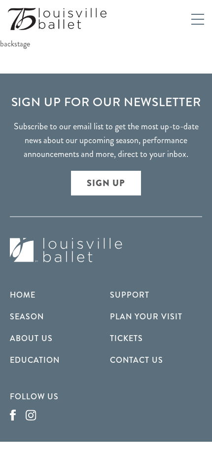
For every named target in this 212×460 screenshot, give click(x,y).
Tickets (126, 338)
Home (22, 295)
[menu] (197, 19)
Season (27, 316)
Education (35, 360)
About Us (31, 338)
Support (129, 295)
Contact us (136, 360)
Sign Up (106, 183)
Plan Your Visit (146, 316)
